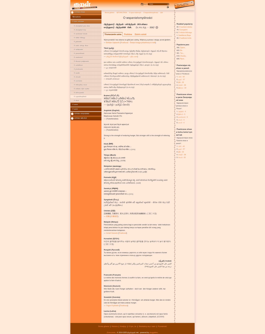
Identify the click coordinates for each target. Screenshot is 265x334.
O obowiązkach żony (78, 30)
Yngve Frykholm (112, 306)
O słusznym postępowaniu (80, 61)
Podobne (128, 34)
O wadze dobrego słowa (79, 46)
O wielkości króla (185, 38)
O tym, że (132, 326)
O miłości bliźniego (78, 38)
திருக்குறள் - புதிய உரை (128, 57)
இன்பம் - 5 (181, 114)
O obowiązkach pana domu (80, 26)
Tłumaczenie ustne (112, 34)
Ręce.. (182, 58)
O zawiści (75, 73)
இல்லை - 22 (182, 88)
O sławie (75, 100)
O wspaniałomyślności (78, 97)
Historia (115, 326)
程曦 (108, 216)
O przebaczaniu (77, 69)
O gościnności (76, 42)
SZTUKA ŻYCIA (79, 12)
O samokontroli (77, 57)
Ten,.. (182, 53)
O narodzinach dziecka (79, 34)
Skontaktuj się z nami (147, 326)
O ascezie (74, 105)
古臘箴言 (114, 216)
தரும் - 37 (181, 79)
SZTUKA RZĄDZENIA (81, 114)
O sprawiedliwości (77, 53)
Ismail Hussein (112, 233)
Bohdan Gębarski (112, 43)
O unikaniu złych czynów (80, 89)
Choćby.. (183, 56)
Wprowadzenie (76, 17)
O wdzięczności (77, 49)
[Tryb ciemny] (167, 7)
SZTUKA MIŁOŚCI (80, 118)
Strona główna (103, 326)
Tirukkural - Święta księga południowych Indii (138, 43)
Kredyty (123, 326)
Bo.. (181, 50)
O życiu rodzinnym (77, 21)
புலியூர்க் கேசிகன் (112, 57)
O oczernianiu (76, 81)
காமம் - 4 (181, 120)
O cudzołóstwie (77, 65)
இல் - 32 (181, 82)
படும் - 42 (181, 76)
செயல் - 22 (182, 157)
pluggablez (153, 332)
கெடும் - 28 (182, 85)
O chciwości (76, 77)
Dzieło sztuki (140, 34)
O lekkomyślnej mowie (79, 85)
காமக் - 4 (181, 122)
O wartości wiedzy (185, 27)
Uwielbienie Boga (184, 35)
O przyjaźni (183, 29)
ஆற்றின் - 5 (182, 111)
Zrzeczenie (111, 332)
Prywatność (162, 326)
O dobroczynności (77, 93)
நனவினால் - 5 (183, 117)
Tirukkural (122, 233)
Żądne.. (183, 47)
